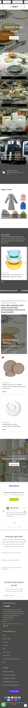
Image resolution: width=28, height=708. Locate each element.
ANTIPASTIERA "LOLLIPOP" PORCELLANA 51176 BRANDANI (11, 425)
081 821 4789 (9, 619)
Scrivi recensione (14, 499)
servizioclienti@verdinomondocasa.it (12, 623)
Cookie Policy (6, 655)
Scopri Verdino (14, 464)
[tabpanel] (14, 172)
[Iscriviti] (23, 595)
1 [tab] (10, 178)
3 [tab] (15, 178)
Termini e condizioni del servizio (11, 658)
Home (4, 635)
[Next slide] (24, 511)
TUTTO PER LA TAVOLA (9, 675)
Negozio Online (7, 638)
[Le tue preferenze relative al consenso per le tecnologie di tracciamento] (25, 705)
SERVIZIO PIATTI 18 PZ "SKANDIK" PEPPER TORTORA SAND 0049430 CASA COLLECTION (13, 386)
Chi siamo (5, 642)
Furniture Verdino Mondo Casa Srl (14, 492)
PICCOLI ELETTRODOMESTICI (11, 685)
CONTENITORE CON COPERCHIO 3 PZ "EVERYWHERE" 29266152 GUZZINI (12, 275)
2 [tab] (13, 178)
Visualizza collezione (9, 351)
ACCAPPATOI (5, 215)
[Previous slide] (3, 511)
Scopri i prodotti (14, 105)
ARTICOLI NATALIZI (8, 671)
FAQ (4, 648)
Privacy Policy (6, 652)
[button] (3, 6)
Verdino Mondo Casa (4, 272)
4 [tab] (17, 178)
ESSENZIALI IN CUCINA (9, 678)
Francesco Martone (12, 508)
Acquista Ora (14, 37)
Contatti (5, 645)
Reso (4, 662)
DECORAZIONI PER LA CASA (10, 681)
